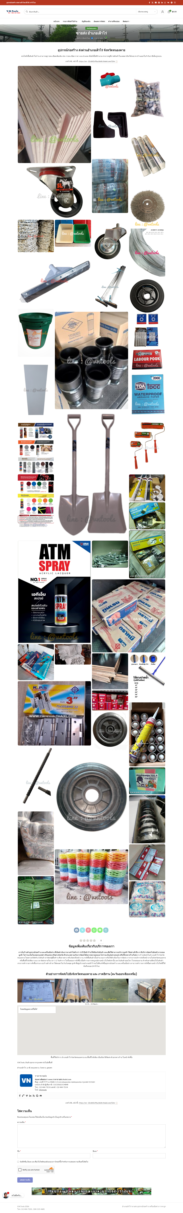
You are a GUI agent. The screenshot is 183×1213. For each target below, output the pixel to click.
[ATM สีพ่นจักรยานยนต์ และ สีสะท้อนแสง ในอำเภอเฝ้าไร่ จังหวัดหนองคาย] (36, 500)
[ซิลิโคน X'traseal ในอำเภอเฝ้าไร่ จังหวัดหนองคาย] (147, 488)
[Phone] (23, 1096)
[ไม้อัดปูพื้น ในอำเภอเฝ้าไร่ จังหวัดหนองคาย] (54, 114)
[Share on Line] (100, 930)
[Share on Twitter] (82, 930)
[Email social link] (155, 2)
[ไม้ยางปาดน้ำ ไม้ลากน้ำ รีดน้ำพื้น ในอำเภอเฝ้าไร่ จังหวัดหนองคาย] (147, 677)
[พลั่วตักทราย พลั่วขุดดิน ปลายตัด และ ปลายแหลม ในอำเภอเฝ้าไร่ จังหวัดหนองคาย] (91, 475)
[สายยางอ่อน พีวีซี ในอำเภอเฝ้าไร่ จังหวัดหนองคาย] (110, 186)
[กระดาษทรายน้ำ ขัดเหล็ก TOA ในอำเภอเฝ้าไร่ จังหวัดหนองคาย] (147, 394)
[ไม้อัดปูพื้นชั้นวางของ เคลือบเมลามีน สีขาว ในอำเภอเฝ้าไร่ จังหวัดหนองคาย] (36, 390)
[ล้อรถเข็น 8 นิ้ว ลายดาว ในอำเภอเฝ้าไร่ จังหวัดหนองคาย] (147, 301)
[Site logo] (13, 11)
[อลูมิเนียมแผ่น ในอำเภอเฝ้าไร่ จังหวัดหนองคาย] (147, 155)
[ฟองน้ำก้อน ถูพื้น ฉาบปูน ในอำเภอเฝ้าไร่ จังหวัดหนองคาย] (147, 780)
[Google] (37, 1096)
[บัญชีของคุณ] (162, 11)
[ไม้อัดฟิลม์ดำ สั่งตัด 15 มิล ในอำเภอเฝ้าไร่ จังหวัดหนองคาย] (110, 671)
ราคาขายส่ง (98, 38)
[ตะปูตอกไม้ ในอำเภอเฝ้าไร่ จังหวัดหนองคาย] (128, 615)
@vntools (43, 1090)
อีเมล (95, 1151)
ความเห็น (21, 1122)
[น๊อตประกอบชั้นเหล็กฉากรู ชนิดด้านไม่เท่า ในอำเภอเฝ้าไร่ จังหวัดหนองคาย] (147, 98)
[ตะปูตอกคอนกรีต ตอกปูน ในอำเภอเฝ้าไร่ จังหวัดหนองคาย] (110, 554)
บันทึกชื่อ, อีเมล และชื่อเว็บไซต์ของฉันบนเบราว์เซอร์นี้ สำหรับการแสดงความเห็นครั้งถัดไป (54, 1162)
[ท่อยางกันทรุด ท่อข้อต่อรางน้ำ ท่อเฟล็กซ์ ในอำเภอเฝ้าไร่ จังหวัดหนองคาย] (91, 360)
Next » (95, 1004)
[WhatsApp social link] (165, 2)
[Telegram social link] (171, 2)
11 (92, 1004)
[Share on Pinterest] (88, 930)
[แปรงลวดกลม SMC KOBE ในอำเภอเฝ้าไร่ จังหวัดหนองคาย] (147, 204)
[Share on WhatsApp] (94, 930)
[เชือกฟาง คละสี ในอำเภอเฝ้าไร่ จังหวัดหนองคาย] (91, 876)
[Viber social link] (175, 2)
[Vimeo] (27, 1096)
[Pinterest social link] (159, 2)
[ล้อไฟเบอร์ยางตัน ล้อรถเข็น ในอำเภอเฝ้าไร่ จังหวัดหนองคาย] (91, 799)
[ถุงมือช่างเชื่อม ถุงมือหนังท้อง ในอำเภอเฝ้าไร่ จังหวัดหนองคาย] (73, 654)
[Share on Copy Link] (105, 930)
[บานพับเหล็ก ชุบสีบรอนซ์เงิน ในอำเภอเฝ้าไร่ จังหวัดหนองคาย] (147, 336)
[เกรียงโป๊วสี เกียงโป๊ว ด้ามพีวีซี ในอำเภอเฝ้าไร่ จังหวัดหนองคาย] (36, 662)
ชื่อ (19, 1151)
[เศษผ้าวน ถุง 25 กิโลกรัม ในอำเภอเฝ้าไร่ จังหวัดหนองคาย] (36, 843)
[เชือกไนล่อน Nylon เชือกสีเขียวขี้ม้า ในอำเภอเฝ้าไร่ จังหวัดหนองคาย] (36, 900)
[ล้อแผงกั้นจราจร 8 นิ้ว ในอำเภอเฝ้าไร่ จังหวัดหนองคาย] (110, 731)
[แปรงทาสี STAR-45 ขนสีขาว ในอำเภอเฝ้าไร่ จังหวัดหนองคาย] (147, 554)
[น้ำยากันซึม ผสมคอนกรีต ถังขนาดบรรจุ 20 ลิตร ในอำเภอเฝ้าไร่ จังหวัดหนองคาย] (36, 333)
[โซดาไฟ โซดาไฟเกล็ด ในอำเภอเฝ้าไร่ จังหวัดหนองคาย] (147, 899)
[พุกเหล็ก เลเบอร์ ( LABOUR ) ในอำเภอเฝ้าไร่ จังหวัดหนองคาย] (147, 359)
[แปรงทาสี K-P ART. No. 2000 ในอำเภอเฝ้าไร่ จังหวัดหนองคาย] (147, 515)
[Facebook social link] (149, 2)
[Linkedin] (30, 1096)
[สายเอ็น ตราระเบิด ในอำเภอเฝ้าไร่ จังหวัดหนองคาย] (147, 819)
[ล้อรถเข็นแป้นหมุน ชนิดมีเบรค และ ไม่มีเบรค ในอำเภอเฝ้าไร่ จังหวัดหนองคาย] (110, 238)
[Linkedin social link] (162, 2)
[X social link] (152, 2)
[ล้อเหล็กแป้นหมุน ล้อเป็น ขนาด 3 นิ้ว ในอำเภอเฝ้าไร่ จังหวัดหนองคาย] (54, 191)
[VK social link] (168, 2)
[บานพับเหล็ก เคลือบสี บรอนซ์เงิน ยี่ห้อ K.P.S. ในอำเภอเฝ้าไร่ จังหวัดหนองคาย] (54, 713)
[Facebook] (20, 1096)
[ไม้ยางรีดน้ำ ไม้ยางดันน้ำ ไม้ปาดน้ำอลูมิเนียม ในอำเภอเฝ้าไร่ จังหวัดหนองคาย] (110, 287)
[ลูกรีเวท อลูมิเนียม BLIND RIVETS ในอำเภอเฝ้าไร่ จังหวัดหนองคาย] (110, 700)
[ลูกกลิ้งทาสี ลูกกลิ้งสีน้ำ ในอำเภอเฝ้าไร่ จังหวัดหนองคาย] (147, 445)
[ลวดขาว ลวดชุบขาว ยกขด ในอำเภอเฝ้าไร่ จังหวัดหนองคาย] (147, 253)
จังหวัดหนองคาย (91, 28)
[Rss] (34, 1096)
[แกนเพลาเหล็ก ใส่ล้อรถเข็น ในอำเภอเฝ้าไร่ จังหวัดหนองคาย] (36, 778)
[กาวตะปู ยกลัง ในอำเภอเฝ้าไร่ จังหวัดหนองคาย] (147, 734)
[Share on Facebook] (76, 930)
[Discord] (41, 1096)
